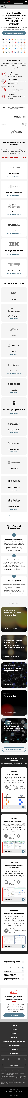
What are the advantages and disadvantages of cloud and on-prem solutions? (12, 979)
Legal (6, 1091)
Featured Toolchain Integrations (14, 1041)
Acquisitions (14, 1053)
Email (14, 1095)
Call (5, 1095)
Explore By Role (14, 1045)
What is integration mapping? (11, 967)
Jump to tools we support (14, 33)
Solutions (14, 1030)
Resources (14, 1049)
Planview (5, 2)
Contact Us (14, 1065)
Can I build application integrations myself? (10, 975)
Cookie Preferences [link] (19, 1091)
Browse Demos (18, 2)
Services (14, 1037)
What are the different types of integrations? (12, 970)
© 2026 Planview (14, 1089)
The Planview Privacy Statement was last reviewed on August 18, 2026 (13, 1083)
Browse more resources (14, 749)
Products (14, 1034)
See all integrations (13, 176)
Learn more (13, 318)
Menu (24, 6)
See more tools (14, 516)
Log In (22, 1095)
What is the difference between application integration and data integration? (12, 963)
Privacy (11, 1091)
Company (14, 1026)
